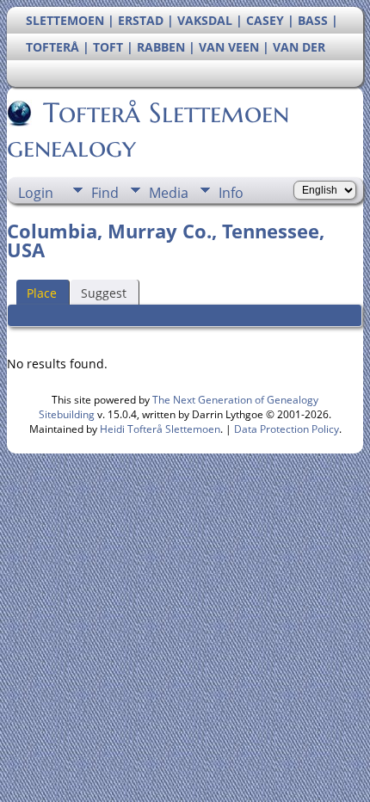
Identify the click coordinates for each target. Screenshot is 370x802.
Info (231, 192)
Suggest (103, 293)
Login (35, 192)
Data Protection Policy (286, 429)
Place (42, 293)
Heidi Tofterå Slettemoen (160, 429)
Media (168, 192)
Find (105, 192)
